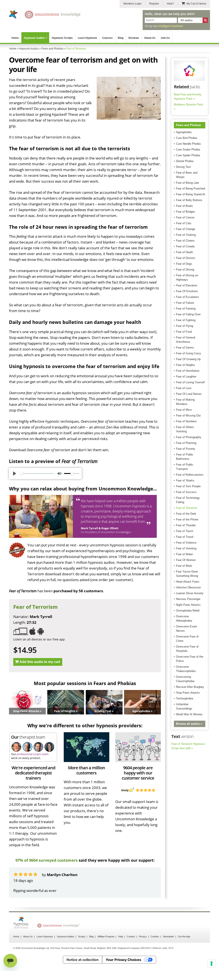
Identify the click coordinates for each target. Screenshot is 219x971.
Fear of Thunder (186, 525)
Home (15, 37)
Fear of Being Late (187, 182)
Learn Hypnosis (87, 37)
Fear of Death (184, 252)
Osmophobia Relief (188, 610)
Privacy (143, 936)
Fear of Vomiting (186, 548)
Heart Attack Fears (187, 581)
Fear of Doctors (185, 258)
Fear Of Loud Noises (189, 393)
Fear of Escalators (187, 297)
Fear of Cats (183, 223)
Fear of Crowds (185, 246)
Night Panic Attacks (188, 604)
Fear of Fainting (185, 308)
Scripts (81, 936)
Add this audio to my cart (39, 662)
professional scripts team (33, 754)
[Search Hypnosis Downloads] (205, 20)
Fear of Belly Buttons (189, 200)
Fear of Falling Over (188, 314)
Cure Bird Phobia (186, 138)
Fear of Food (184, 331)
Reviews (134, 37)
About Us (149, 37)
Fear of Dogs (184, 263)
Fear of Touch (184, 531)
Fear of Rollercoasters (189, 474)
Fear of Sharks (185, 480)
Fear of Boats (184, 205)
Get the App (184, 936)
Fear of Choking (186, 234)
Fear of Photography (188, 437)
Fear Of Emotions (187, 291)
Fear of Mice (184, 409)
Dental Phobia (184, 161)
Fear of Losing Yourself (190, 382)
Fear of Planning (186, 443)
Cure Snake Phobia (188, 149)
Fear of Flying (184, 326)
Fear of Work (184, 565)
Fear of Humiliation (187, 370)
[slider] (37, 473)
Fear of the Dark (186, 513)
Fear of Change (185, 229)
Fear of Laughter (186, 376)
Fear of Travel (184, 536)
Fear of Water (184, 554)
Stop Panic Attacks (188, 692)
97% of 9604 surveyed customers (46, 860)
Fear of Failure (185, 302)
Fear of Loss (184, 388)
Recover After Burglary (190, 686)
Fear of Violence (186, 542)
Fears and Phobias (188, 125)
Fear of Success (186, 492)
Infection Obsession (188, 587)
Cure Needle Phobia (188, 143)
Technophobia (184, 698)
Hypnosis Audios (34, 37)
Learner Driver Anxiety (189, 593)
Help (120, 936)
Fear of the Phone (187, 519)
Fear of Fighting (185, 320)
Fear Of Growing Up (188, 359)
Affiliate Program (106, 936)
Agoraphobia (183, 132)
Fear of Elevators (186, 285)
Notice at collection (83, 959)
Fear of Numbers (186, 421)
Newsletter (168, 936)
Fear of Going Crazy (188, 353)
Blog (120, 37)
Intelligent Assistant (170, 26)
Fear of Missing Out (188, 415)
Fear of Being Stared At (190, 194)
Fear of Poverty (185, 448)
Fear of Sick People (188, 486)
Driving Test (183, 166)
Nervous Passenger (188, 599)
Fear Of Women (186, 560)
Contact (131, 936)
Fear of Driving (185, 269)
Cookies (155, 936)
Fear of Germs (185, 347)
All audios (187, 20)
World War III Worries (189, 714)
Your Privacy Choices (123, 959)
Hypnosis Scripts (62, 37)
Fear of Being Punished (190, 188)
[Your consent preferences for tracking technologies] (211, 963)
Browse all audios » (189, 723)
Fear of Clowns (185, 240)
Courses (107, 37)
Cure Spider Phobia (188, 155)
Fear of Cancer (185, 217)
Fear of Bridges (185, 211)
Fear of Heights (185, 365)
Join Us (165, 37)
